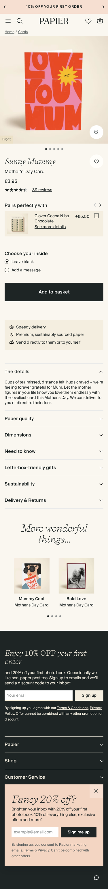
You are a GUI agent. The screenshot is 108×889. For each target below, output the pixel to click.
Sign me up (79, 832)
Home (9, 32)
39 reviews (42, 190)
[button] (96, 791)
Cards (23, 32)
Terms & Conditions (72, 708)
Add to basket (54, 292)
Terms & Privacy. (37, 850)
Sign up (89, 695)
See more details (50, 227)
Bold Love (76, 599)
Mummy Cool (31, 599)
